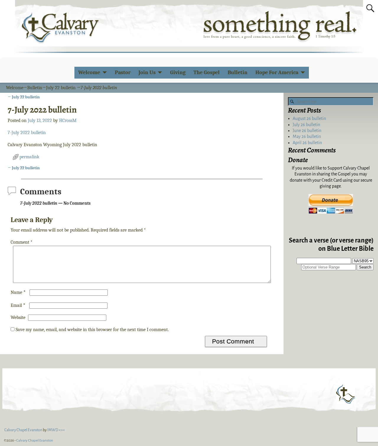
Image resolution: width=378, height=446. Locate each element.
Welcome (89, 72)
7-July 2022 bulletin (27, 132)
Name (18, 292)
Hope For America (276, 72)
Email (18, 305)
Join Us (147, 72)
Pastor (123, 72)
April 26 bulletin (307, 142)
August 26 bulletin (309, 118)
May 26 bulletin (307, 136)
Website (18, 317)
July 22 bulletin (61, 87)
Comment (21, 242)
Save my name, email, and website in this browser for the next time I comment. (92, 329)
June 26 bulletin (307, 130)
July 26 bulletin (306, 124)
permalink (29, 156)
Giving (177, 72)
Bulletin (237, 72)
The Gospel (206, 72)
